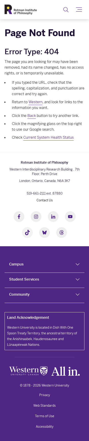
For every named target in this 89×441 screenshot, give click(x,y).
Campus (16, 264)
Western (35, 102)
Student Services (24, 279)
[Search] (66, 10)
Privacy (44, 395)
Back (31, 115)
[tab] (44, 265)
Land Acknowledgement (28, 317)
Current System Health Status (48, 137)
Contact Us (45, 200)
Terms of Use (44, 416)
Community (19, 294)
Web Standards (44, 405)
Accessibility (44, 427)
